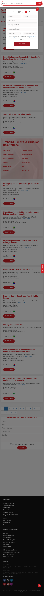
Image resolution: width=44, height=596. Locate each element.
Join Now (42, 268)
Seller (29, 12)
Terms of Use (32, 36)
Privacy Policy (12, 38)
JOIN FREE (22, 44)
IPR (17, 38)
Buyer (22, 12)
